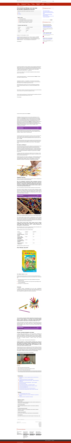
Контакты (53, 440)
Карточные (32, 3)
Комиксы (29, 4)
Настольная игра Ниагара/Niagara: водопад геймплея (32, 435)
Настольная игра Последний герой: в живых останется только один (28, 389)
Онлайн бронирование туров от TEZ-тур (24, 393)
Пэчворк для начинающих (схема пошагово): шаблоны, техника (28, 385)
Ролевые (18, 4)
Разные (43, 3)
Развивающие (38, 3)
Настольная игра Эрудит (22, 383)
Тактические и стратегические (25, 3)
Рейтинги (33, 4)
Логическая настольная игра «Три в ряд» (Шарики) (26, 379)
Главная (18, 3)
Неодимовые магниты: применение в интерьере (26, 396)
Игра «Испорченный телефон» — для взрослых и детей (27, 384)
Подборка (38, 4)
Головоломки (48, 3)
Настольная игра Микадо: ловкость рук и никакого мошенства (38, 435)
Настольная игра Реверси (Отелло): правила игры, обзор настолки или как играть (25, 436)
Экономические (23, 4)
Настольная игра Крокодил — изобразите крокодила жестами (47, 26)
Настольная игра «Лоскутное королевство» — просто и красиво (28, 382)
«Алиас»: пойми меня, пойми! (47, 33)
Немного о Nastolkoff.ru (48, 440)
